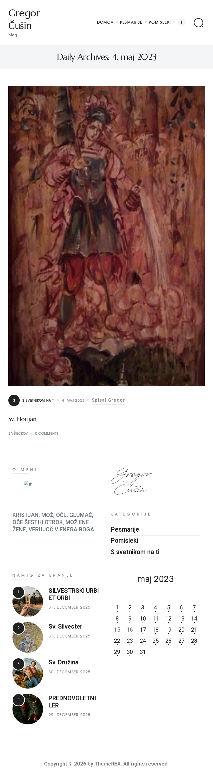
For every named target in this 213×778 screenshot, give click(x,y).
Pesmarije (125, 529)
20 (181, 629)
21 (194, 629)
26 (168, 640)
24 (143, 640)
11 (156, 618)
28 (194, 640)
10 (143, 618)
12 (168, 618)
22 (117, 640)
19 (168, 629)
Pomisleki (124, 540)
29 (117, 652)
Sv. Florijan (22, 419)
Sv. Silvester (65, 626)
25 (156, 640)
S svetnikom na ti (34, 400)
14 (194, 618)
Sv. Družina (63, 662)
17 (143, 629)
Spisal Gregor (108, 400)
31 (143, 652)
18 (156, 629)
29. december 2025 (70, 714)
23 (130, 640)
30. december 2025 (70, 672)
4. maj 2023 (73, 400)
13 (181, 618)
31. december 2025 (70, 607)
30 (130, 652)
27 (181, 640)
